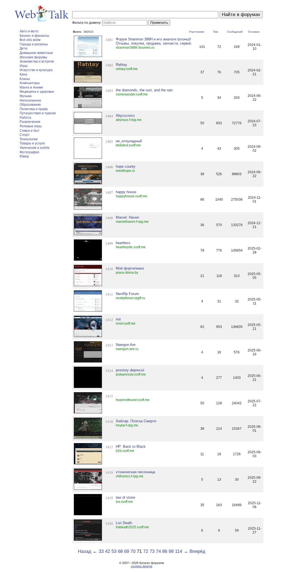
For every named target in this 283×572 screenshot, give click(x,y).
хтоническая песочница (135, 472)
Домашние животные (36, 53)
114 (178, 551)
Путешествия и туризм (38, 113)
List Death (124, 523)
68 (120, 551)
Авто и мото (29, 31)
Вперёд (197, 551)
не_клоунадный (129, 141)
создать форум (141, 566)
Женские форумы (33, 57)
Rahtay (121, 65)
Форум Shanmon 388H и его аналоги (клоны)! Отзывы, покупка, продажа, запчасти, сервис (154, 41)
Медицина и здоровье (37, 92)
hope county (125, 166)
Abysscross (125, 115)
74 (158, 551)
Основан (254, 31)
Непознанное (30, 100)
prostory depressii (130, 370)
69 (126, 551)
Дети (23, 48)
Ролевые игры (31, 126)
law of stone (125, 497)
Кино (23, 74)
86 (164, 551)
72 (145, 551)
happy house (126, 192)
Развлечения (30, 122)
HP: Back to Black (131, 446)
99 (171, 551)
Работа (25, 118)
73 (152, 551)
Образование (30, 105)
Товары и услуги (32, 143)
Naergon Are (125, 345)
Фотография (29, 152)
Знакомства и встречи (37, 61)
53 (113, 551)
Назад (84, 551)
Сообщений (235, 31)
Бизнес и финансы (34, 36)
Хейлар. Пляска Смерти (136, 421)
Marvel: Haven (127, 217)
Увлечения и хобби (34, 148)
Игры (24, 66)
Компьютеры (30, 83)
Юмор (24, 156)
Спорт (25, 135)
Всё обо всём (30, 40)
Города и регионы (34, 44)
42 (107, 551)
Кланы (25, 79)
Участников (196, 31)
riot (118, 319)
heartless (123, 243)
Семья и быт (30, 131)
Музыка (26, 96)
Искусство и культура (36, 70)
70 (132, 551)
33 (101, 551)
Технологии (29, 139)
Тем (215, 31)
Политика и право (34, 109)
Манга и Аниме (31, 87)
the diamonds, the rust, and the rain (144, 90)
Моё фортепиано (130, 268)
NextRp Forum (127, 294)
